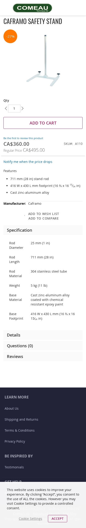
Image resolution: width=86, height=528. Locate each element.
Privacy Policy (15, 441)
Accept (58, 518)
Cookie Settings (30, 518)
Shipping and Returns (21, 419)
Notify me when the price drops (27, 161)
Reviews (15, 356)
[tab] (43, 230)
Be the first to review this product (23, 138)
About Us (12, 408)
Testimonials (14, 467)
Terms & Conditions (20, 430)
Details (13, 335)
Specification (19, 230)
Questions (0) (20, 345)
